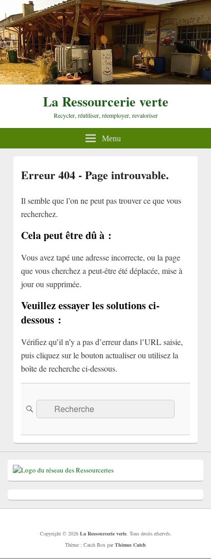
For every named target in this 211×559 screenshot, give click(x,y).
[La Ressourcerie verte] (105, 81)
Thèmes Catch (130, 544)
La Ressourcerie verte (105, 101)
